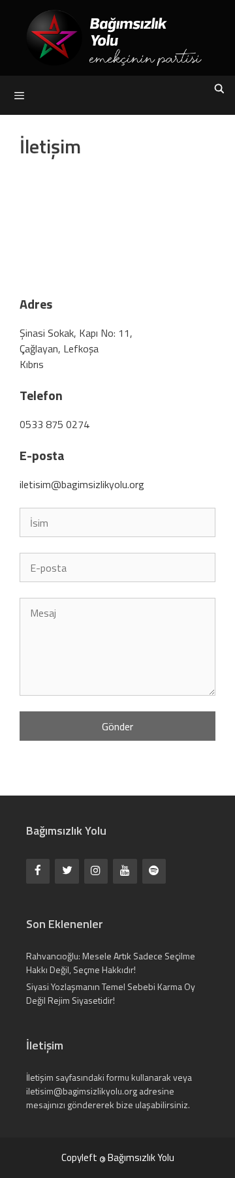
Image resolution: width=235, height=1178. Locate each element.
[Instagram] (96, 871)
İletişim (40, 1077)
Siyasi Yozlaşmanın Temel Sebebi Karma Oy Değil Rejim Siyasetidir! (110, 993)
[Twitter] (66, 871)
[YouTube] (124, 871)
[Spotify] (154, 871)
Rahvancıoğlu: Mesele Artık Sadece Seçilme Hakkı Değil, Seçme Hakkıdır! (110, 962)
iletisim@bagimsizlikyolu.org (82, 484)
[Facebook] (38, 871)
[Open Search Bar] (219, 89)
